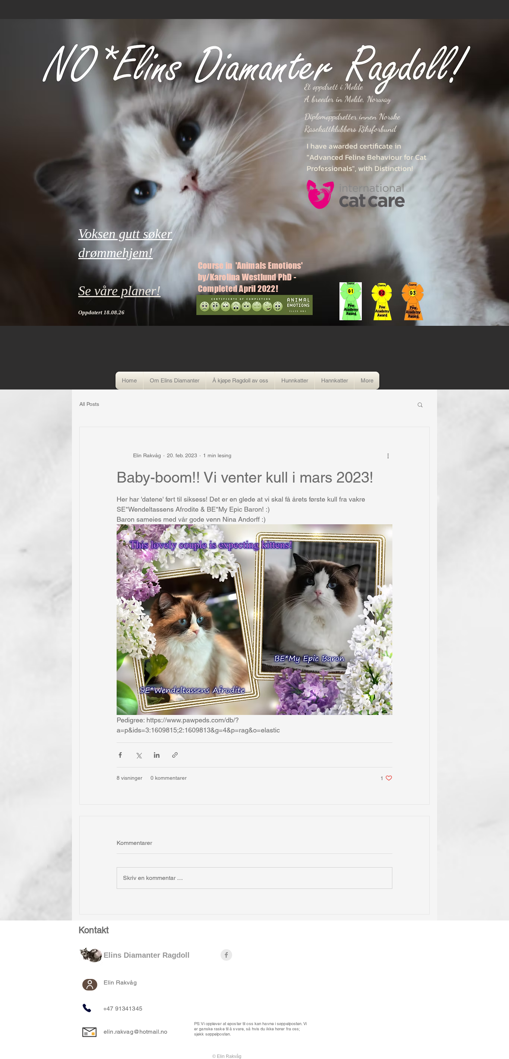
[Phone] (87, 1008)
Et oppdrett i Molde (333, 87)
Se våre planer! (119, 290)
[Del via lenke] (174, 755)
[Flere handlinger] (387, 455)
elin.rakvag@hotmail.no (136, 1031)
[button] (420, 404)
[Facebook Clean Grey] (226, 955)
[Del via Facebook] (120, 755)
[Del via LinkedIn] (156, 755)
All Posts (89, 404)
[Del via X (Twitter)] (138, 755)
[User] (89, 984)
